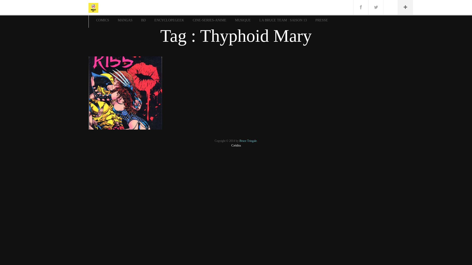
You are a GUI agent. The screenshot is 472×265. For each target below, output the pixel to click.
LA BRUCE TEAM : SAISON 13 (283, 20)
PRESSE (321, 20)
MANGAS (125, 20)
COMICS (102, 20)
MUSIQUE (243, 20)
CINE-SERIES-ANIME (209, 20)
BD (143, 20)
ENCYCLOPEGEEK (169, 20)
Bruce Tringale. (248, 141)
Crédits (236, 145)
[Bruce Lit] (93, 7)
